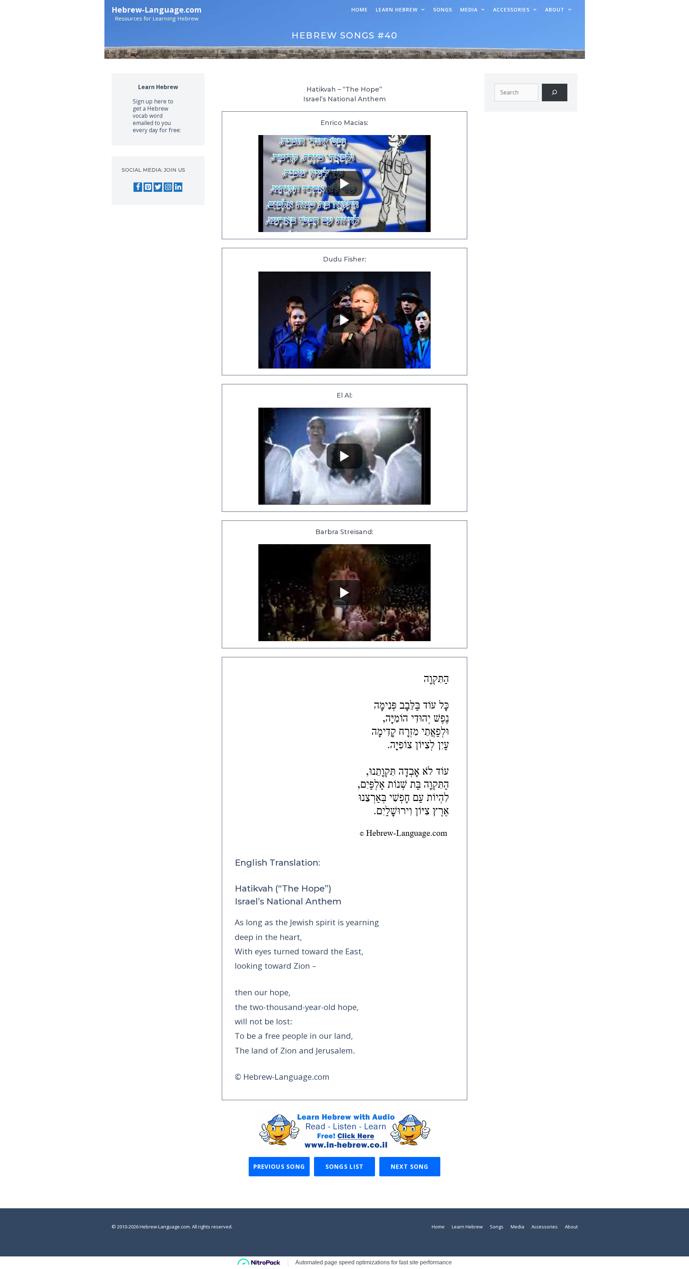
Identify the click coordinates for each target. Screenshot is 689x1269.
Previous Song (279, 1167)
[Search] (554, 92)
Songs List (344, 1167)
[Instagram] (168, 187)
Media (469, 9)
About (554, 9)
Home (359, 9)
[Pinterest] (148, 187)
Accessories (511, 9)
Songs (442, 9)
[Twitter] (158, 187)
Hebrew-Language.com (157, 10)
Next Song (410, 1167)
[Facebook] (137, 187)
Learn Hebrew (397, 9)
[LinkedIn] (178, 187)
